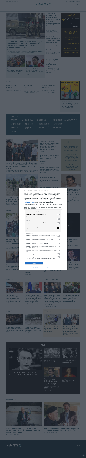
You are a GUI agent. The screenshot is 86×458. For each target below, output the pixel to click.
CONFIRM (34, 263)
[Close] (65, 190)
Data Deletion (36, 267)
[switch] (58, 214)
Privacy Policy (50, 267)
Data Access (43, 267)
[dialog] (43, 229)
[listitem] (43, 211)
